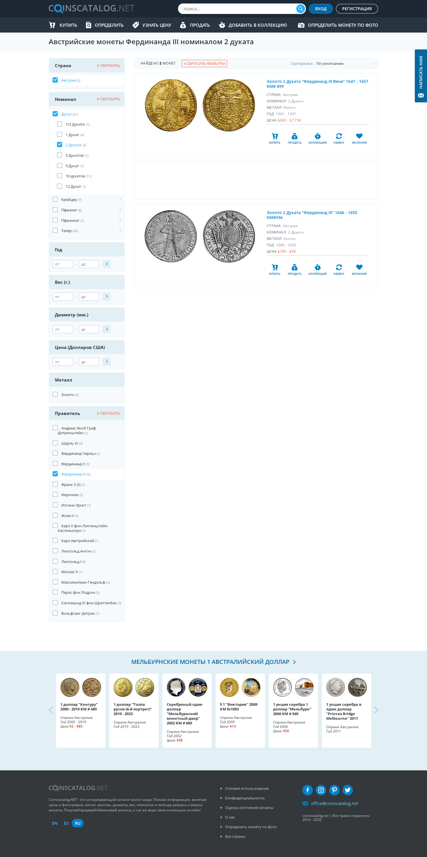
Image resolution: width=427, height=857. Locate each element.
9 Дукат (72, 165)
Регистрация (357, 8)
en (55, 823)
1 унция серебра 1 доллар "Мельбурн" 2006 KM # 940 (292, 709)
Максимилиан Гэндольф (83, 582)
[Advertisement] (256, 181)
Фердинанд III (73, 474)
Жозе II (67, 515)
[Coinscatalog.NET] (91, 8)
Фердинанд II (73, 463)
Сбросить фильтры (205, 63)
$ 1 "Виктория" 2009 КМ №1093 (238, 706)
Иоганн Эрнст (73, 505)
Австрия (68, 80)
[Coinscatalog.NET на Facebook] (307, 790)
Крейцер (69, 199)
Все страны (235, 836)
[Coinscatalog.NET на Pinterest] (334, 790)
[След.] (371, 710)
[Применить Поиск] (107, 264)
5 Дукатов (74, 155)
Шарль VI (69, 443)
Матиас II (69, 571)
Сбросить (110, 65)
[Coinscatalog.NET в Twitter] (347, 790)
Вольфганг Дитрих (78, 613)
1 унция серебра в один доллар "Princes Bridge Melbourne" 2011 (343, 711)
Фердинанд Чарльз (78, 453)
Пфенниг (69, 210)
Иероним (69, 494)
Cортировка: (301, 63)
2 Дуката (73, 144)
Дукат (66, 114)
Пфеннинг (70, 220)
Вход (320, 8)
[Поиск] (300, 8)
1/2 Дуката (75, 124)
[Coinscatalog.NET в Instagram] (321, 790)
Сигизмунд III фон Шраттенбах (89, 602)
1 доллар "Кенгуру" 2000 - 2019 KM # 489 (79, 706)
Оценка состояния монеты (249, 807)
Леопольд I (71, 561)
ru (77, 823)
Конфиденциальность (245, 798)
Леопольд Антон (76, 551)
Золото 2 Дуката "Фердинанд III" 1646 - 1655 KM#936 (312, 215)
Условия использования (247, 788)
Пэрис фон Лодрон (78, 592)
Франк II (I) (70, 484)
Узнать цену (156, 25)
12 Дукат (73, 186)
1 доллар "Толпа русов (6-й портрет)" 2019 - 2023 (133, 709)
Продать (200, 25)
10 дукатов (75, 176)
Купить (68, 25)
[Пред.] (56, 710)
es (66, 823)
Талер (66, 230)
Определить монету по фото (343, 25)
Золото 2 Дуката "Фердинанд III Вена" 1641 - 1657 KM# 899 (317, 84)
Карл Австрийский (77, 540)
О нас (230, 817)
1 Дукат (72, 134)
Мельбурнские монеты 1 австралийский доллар (211, 662)
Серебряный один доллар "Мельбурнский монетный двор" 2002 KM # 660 (184, 713)
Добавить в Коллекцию (258, 25)
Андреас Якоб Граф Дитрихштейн (77, 430)
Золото (67, 394)
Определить (109, 25)
